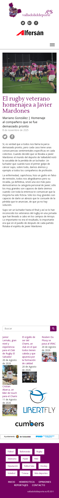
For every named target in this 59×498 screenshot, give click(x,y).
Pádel (25, 458)
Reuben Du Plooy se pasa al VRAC (49, 340)
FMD (36, 458)
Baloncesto (25, 451)
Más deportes (41, 473)
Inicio (11, 481)
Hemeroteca (27, 481)
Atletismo (12, 458)
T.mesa (25, 473)
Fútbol (11, 451)
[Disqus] (29, 276)
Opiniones (45, 481)
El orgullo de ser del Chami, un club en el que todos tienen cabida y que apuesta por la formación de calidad (29, 350)
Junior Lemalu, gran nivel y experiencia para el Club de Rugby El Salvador (9, 346)
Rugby (39, 451)
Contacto (38, 485)
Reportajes (21, 485)
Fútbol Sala (29, 466)
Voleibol (11, 473)
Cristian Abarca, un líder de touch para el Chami (9, 391)
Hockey (43, 466)
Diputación (13, 466)
